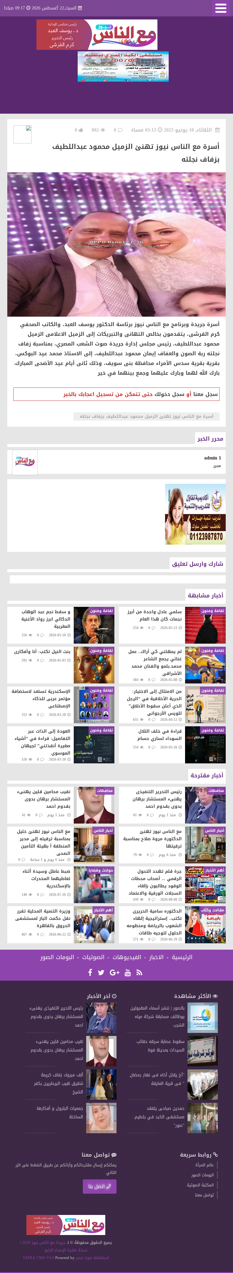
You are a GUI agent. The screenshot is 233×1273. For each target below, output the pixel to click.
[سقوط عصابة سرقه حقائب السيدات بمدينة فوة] (202, 1065)
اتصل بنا (96, 1186)
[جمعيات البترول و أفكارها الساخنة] (101, 1132)
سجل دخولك (169, 394)
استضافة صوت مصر (92, 1257)
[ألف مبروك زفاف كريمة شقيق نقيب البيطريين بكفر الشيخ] (101, 1098)
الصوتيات (93, 957)
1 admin (212, 458)
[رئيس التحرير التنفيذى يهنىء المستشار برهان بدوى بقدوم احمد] (101, 1031)
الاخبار (156, 957)
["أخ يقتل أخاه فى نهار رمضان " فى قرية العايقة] (202, 1098)
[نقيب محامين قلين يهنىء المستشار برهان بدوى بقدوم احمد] (101, 1065)
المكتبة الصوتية (200, 1185)
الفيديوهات (127, 957)
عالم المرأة (204, 1165)
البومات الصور (57, 957)
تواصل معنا (204, 1195)
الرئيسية (182, 957)
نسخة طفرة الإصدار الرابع (66, 1250)
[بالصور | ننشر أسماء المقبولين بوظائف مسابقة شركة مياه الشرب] (202, 1031)
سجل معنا (205, 394)
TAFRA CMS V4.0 (39, 1257)
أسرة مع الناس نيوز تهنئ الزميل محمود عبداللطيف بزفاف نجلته (147, 416)
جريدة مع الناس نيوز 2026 (44, 1242)
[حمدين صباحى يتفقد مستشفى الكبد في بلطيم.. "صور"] (202, 1132)
